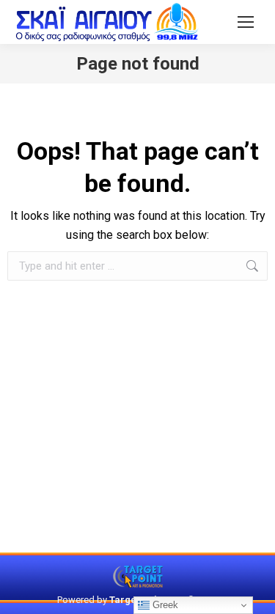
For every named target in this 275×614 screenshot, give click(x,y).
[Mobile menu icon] (245, 22)
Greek (164, 604)
